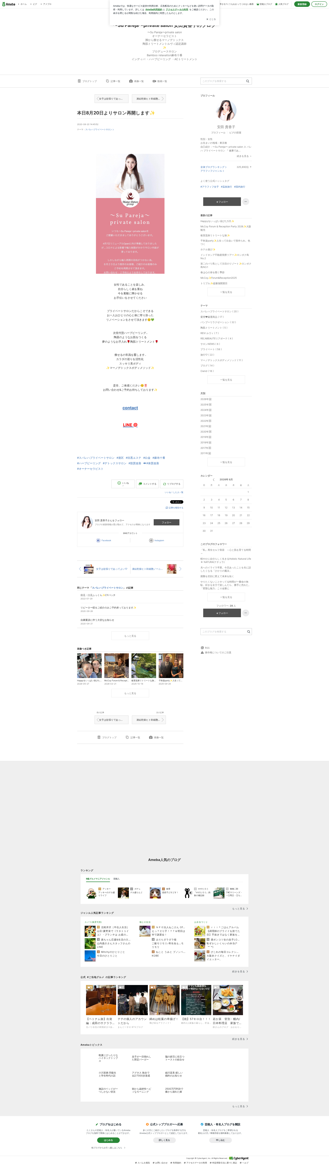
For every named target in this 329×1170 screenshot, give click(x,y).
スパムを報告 (144, 1162)
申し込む (220, 1140)
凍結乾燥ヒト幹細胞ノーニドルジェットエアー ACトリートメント (151, 98)
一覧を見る (226, 292)
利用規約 (177, 1162)
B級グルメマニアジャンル (98, 878)
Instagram (159, 540)
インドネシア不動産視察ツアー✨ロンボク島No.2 (224, 256)
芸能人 (116, 878)
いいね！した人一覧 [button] (174, 492)
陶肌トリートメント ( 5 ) (213, 327)
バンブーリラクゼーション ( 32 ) (218, 322)
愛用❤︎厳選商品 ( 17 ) (212, 316)
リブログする (173, 483)
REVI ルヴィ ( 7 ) (209, 333)
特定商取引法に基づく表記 (224, 1162)
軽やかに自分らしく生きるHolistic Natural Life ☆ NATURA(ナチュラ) (225, 560)
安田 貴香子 (226, 127)
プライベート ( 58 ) (211, 349)
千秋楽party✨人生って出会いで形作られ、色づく (225, 242)
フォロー (166, 522)
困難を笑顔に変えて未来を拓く (217, 576)
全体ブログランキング (212, 166)
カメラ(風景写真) (93, 922)
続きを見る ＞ (244, 156)
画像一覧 (139, 81)
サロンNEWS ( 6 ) (210, 343)
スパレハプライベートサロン (98, 129)
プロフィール (218, 132)
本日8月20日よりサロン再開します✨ (116, 112)
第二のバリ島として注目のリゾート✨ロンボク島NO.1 (225, 265)
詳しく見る (164, 1140)
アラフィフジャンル (211, 170)
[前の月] (213, 480)
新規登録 (302, 4)
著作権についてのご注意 (218, 652)
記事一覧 (115, 81)
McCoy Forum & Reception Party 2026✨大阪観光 (225, 228)
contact (130, 407)
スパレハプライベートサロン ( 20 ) (219, 311)
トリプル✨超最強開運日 (213, 283)
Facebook (106, 540)
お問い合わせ (161, 1162)
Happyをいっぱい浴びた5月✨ (217, 221)
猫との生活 (145, 922)
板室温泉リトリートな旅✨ (215, 235)
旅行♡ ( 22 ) (207, 354)
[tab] (98, 878)
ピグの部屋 (235, 132)
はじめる (108, 1140)
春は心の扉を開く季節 (212, 272)
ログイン (319, 4)
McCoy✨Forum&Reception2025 (218, 277)
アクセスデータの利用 (196, 1162)
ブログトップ (89, 81)
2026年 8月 (226, 479)
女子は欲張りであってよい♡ (114, 98)
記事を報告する (176, 507)
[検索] (248, 81)
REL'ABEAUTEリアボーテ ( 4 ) (216, 338)
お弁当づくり (201, 922)
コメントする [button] (149, 483)
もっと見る (130, 635)
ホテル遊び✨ (207, 249)
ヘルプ (245, 1162)
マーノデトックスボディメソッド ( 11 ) (221, 360)
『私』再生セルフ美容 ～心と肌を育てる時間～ (225, 551)
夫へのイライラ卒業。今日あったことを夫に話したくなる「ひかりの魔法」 (225, 569)
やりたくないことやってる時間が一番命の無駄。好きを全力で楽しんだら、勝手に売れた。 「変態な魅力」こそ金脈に (225, 585)
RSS (207, 647)
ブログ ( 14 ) (207, 365)
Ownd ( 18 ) (207, 371)
